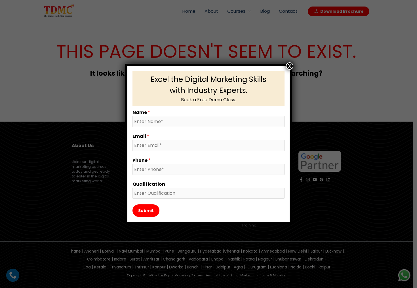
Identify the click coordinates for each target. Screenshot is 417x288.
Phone (141, 160)
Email (140, 136)
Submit (146, 210)
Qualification (148, 184)
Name (141, 112)
